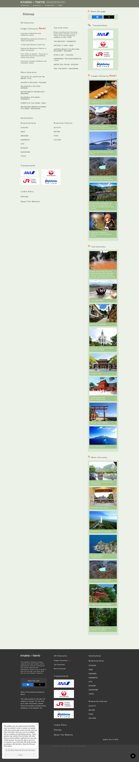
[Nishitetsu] (103, 61)
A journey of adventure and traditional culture (31, 34)
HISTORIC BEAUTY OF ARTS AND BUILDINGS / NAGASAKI (66, 50)
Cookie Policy (27, 191)
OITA (22, 144)
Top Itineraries (59, 665)
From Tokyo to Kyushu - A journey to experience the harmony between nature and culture (34, 55)
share (97, 17)
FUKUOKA (24, 128)
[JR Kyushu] (103, 52)
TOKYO (23, 156)
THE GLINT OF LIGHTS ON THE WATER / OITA (33, 77)
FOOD (56, 136)
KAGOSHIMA (25, 152)
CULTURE (57, 140)
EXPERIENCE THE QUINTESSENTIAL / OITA (68, 59)
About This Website (30, 201)
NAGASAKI (25, 136)
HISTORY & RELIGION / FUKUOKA (33, 82)
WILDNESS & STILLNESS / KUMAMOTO (30, 98)
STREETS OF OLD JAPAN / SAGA (33, 103)
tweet (109, 17)
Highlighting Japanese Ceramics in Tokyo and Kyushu (34, 40)
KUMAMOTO (25, 140)
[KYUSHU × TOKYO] (43, 2)
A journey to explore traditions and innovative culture (34, 62)
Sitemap (24, 196)
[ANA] (30, 173)
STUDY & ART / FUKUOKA (63, 55)
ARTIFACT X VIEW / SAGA (63, 45)
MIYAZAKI (24, 148)
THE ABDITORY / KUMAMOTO (65, 41)
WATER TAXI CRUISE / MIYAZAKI (66, 64)
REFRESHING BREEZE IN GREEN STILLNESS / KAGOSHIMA (33, 108)
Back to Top (133, 756)
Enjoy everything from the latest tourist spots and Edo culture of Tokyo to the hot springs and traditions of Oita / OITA (66, 34)
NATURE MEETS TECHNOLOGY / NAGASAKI (33, 92)
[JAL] (51, 173)
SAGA (23, 132)
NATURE (57, 132)
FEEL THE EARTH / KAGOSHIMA (66, 69)
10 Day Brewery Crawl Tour (33, 45)
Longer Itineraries (63, 660)
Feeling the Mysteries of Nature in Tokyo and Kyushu (33, 49)
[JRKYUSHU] (30, 181)
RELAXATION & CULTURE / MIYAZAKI (31, 87)
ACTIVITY (57, 128)
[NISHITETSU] (51, 181)
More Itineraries (60, 669)
